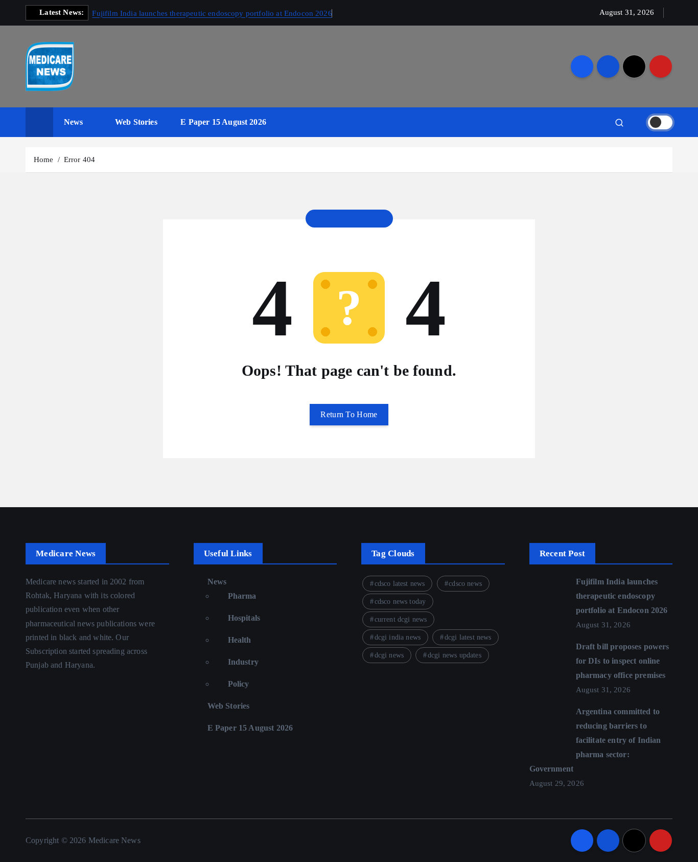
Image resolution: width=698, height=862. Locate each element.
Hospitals (244, 618)
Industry (243, 661)
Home (44, 159)
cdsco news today (400, 601)
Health (239, 640)
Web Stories (136, 122)
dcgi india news (398, 637)
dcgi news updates (454, 655)
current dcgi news (401, 619)
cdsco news (465, 583)
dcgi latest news (468, 637)
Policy (238, 683)
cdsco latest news (400, 583)
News (73, 122)
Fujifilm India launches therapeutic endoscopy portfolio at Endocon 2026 (212, 13)
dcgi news (389, 655)
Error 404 (79, 159)
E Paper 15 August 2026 (223, 122)
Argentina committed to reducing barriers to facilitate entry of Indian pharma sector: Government (595, 740)
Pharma (242, 596)
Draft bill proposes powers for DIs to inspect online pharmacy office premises (622, 660)
